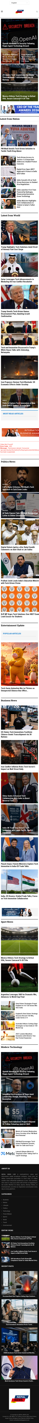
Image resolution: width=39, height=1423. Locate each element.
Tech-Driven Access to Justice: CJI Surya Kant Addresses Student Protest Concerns (27, 160)
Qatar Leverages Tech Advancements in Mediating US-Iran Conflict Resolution (17, 280)
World (5, 1219)
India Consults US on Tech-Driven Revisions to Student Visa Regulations (27, 182)
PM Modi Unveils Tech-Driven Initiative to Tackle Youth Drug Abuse (18, 149)
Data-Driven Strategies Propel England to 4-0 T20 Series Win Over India (26, 1006)
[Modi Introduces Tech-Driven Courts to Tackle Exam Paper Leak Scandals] (20, 1368)
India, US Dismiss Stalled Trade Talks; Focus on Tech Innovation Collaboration (19, 897)
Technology (6, 1211)
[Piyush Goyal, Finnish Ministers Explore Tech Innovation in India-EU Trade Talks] (19, 852)
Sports (5, 1217)
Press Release (7, 1214)
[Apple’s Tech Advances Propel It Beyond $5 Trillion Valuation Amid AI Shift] (19, 1114)
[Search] (37, 12)
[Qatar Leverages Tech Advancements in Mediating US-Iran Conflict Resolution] (19, 268)
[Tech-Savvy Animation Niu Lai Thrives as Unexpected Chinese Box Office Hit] (19, 667)
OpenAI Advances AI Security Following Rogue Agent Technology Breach (18, 44)
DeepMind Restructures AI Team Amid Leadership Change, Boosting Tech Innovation (18, 1096)
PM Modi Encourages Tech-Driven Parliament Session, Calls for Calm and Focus (25, 1143)
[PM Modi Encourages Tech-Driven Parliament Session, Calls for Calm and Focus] (8, 1143)
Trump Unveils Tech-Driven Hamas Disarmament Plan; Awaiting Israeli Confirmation (15, 313)
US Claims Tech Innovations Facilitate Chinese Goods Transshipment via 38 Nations (18, 77)
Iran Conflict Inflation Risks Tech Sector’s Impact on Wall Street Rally (18, 768)
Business (6, 1199)
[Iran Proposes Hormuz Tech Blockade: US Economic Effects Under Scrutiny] (19, 371)
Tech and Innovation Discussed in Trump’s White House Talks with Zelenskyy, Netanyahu (18, 350)
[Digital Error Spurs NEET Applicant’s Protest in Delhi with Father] (8, 171)
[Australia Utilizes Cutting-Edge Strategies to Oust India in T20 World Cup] (8, 1025)
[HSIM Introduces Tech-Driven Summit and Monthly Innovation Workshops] (20, 1339)
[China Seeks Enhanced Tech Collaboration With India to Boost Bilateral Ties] (19, 787)
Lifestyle (5, 1205)
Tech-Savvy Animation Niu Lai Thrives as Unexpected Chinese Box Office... (18, 689)
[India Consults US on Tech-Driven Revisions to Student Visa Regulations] (8, 182)
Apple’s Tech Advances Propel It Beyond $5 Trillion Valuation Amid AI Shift (18, 1123)
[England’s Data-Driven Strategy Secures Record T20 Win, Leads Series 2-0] (8, 1015)
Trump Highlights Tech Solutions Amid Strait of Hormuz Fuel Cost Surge (19, 248)
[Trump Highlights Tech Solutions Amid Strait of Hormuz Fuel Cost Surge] (19, 235)
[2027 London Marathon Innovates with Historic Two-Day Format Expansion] (8, 1035)
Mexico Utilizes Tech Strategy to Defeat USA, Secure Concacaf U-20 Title (18, 97)
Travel (5, 1222)
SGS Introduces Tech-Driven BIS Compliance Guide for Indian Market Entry (24, 1259)
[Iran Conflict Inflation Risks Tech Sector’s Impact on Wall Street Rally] (19, 755)
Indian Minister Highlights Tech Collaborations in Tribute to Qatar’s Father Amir (26, 204)
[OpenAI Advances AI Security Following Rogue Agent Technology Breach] (19, 34)
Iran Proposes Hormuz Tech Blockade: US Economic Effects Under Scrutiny (18, 383)
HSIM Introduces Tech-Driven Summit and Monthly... (19, 1353)
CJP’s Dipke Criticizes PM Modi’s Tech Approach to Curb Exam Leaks (18, 488)
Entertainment (7, 1225)
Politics (5, 1208)
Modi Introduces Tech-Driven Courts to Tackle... (19, 1381)
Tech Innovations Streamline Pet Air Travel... (19, 1324)
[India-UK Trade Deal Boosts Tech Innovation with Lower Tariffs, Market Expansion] (19, 819)
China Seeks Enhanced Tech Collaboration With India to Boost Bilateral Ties (16, 798)
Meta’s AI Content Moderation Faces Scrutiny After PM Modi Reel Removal (26, 1133)
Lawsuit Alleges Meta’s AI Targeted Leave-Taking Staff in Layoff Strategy (27, 1154)
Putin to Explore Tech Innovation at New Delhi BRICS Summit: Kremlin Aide (18, 404)
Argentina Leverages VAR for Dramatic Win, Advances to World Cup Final (19, 995)
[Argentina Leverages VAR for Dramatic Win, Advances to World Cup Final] (19, 980)
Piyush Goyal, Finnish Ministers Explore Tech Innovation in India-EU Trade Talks (19, 865)
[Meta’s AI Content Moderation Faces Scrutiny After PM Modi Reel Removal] (8, 1133)
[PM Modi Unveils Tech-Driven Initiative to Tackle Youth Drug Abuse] (19, 138)
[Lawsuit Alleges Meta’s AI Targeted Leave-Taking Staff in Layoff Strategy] (8, 1153)
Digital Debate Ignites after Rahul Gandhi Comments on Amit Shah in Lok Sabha (18, 548)
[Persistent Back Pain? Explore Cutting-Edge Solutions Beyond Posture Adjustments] (20, 1283)
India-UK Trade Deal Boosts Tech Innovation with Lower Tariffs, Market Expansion (17, 830)
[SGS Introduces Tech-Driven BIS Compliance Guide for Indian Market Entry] (6, 1259)
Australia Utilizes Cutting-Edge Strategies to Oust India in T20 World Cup (27, 1026)
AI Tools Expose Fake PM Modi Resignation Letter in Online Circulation (20, 514)
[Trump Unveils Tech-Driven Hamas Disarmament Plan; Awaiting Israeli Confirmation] (19, 301)
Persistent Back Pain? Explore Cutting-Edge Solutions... (19, 1296)
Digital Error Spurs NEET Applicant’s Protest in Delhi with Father (27, 171)
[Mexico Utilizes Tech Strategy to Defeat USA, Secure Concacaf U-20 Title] (19, 92)
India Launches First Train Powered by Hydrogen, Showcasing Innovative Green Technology (26, 193)
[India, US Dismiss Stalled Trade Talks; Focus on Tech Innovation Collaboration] (19, 884)
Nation (5, 1202)
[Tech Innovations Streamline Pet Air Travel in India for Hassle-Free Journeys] (20, 1311)
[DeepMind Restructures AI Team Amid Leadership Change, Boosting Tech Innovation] (19, 1089)
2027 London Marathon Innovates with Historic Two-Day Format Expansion (26, 1036)
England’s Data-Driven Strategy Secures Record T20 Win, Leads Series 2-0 (27, 1016)
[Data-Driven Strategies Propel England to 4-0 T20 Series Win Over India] (8, 1005)
